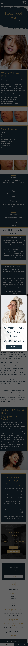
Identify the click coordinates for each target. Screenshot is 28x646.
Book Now (14, 347)
